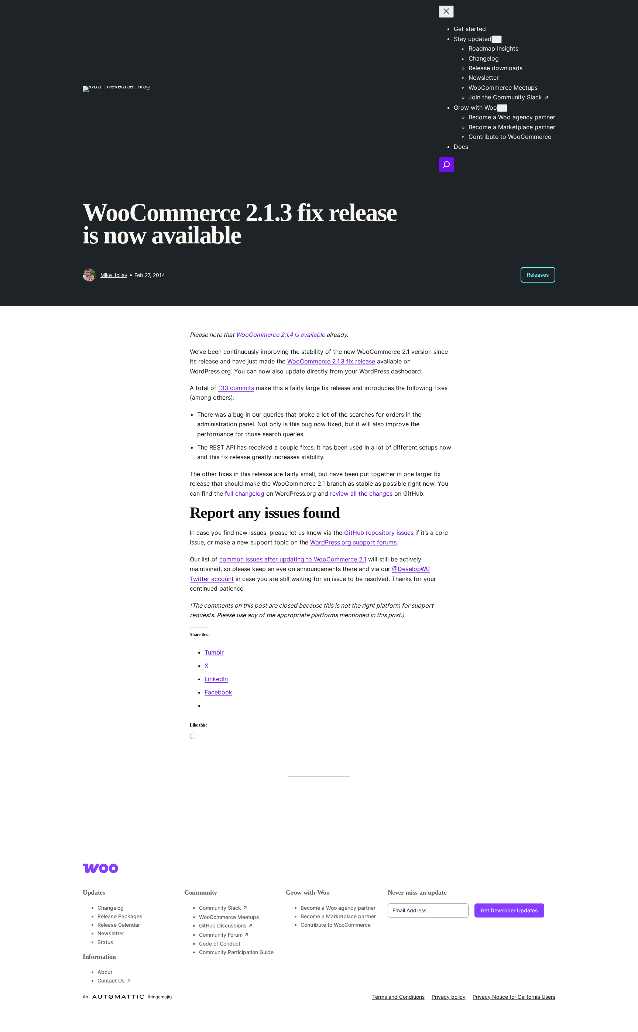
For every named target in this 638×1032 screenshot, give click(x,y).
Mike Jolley (113, 275)
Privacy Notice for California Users (514, 997)
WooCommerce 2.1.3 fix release (331, 361)
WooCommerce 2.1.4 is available (280, 334)
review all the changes (361, 493)
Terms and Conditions (398, 997)
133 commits (236, 388)
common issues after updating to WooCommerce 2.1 (292, 559)
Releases (538, 274)
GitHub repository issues (379, 532)
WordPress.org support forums (353, 542)
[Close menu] (446, 12)
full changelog (244, 493)
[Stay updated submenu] (496, 39)
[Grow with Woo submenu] (502, 108)
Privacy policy (449, 997)
